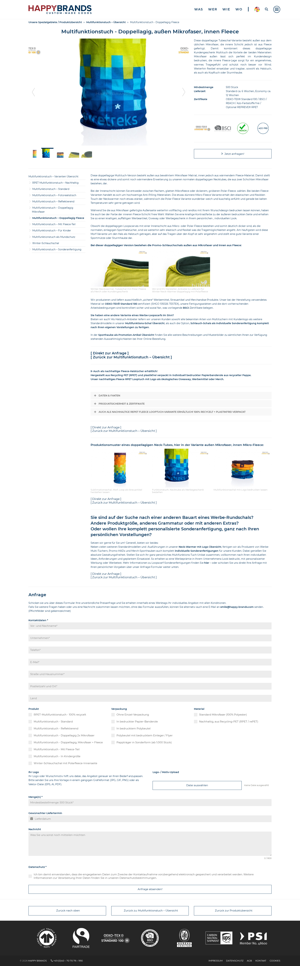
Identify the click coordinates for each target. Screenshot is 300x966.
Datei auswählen (197, 785)
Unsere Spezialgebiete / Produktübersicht (55, 22)
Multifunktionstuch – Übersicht (106, 22)
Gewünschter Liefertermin (45, 813)
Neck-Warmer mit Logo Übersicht (200, 546)
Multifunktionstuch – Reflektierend (53, 201)
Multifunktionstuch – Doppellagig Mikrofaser (52, 209)
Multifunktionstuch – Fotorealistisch (54, 195)
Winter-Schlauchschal (45, 243)
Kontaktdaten (38, 620)
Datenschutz (37, 867)
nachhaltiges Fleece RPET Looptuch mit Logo (127, 379)
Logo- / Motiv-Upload (166, 772)
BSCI (186, 307)
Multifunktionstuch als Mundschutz (53, 237)
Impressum (216, 960)
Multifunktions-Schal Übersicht (145, 323)
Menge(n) (35, 797)
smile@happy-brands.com (237, 607)
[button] (276, 9)
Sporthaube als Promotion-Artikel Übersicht (126, 334)
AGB (249, 960)
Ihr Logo (33, 772)
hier (207, 562)
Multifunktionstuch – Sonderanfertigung (56, 249)
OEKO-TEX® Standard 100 (121, 303)
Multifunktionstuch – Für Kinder (51, 230)
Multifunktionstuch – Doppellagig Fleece (58, 218)
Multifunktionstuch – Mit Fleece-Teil (54, 224)
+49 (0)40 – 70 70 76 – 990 (68, 960)
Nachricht (34, 829)
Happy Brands (37, 960)
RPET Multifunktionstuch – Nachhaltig (55, 182)
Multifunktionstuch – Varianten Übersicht (53, 176)
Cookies (275, 960)
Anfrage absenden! (150, 889)
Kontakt (260, 960)
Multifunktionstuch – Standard (50, 189)
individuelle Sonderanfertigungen (196, 550)
